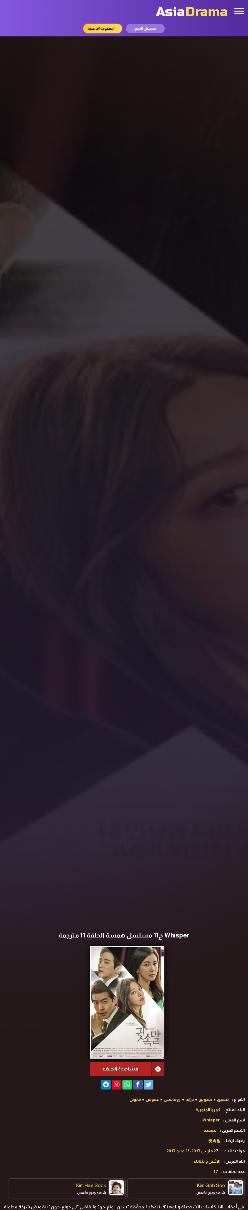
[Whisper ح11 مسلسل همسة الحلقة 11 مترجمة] (106, 1085)
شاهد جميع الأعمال (210, 1193)
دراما (189, 1099)
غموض (152, 1099)
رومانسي (172, 1099)
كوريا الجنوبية (207, 1109)
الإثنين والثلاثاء (207, 1161)
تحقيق (223, 1099)
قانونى (135, 1099)
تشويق (205, 1099)
